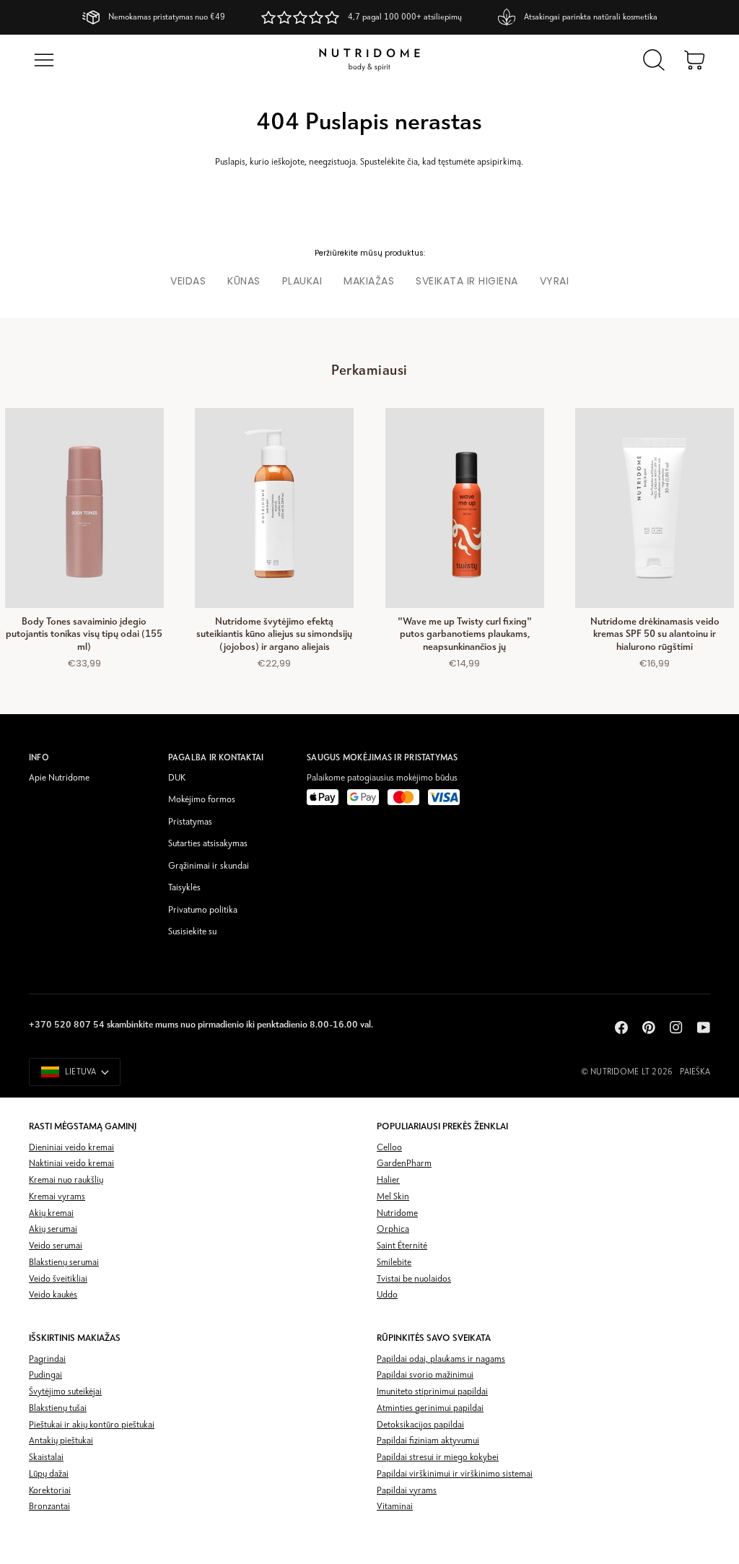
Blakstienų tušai (58, 1408)
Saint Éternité (402, 1246)
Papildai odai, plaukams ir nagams (441, 1359)
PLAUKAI (302, 281)
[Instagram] (676, 1027)
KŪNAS (244, 281)
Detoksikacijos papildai (420, 1425)
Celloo (389, 1147)
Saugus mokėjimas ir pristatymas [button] (382, 757)
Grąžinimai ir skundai (208, 866)
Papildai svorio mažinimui (425, 1375)
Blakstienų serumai (64, 1262)
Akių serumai (53, 1229)
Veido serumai (55, 1246)
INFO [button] (39, 757)
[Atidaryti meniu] (44, 60)
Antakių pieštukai (61, 1441)
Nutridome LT (620, 1072)
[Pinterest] (648, 1027)
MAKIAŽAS (369, 281)
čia (412, 162)
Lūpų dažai (49, 1474)
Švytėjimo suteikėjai (65, 1391)
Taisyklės (184, 887)
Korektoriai (50, 1490)
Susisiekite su (192, 932)
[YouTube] (703, 1027)
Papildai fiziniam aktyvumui (428, 1441)
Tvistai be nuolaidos (414, 1279)
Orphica (393, 1229)
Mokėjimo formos (201, 799)
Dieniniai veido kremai (71, 1147)
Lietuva (81, 1072)
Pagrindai (47, 1359)
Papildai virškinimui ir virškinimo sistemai (455, 1474)
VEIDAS (188, 281)
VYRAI (554, 281)
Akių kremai (51, 1213)
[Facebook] (621, 1027)
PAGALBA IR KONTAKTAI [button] (216, 757)
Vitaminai (395, 1506)
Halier (388, 1180)
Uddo (387, 1295)
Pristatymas (190, 822)
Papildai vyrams (407, 1490)
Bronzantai (49, 1506)
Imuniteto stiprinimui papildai (432, 1391)
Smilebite (394, 1262)
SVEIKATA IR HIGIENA (467, 281)
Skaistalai (46, 1457)
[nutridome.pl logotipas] (369, 60)
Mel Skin (393, 1197)
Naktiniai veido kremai (71, 1163)
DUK (176, 778)
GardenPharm (404, 1163)
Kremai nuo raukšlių (66, 1180)
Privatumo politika (202, 910)
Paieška (695, 1072)
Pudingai (45, 1375)
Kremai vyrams (57, 1197)
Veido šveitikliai (58, 1279)
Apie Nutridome (59, 778)
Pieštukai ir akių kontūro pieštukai (91, 1425)
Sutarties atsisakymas (208, 843)
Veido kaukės (53, 1295)
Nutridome (397, 1213)
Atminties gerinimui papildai (430, 1408)
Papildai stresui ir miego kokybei (438, 1457)
